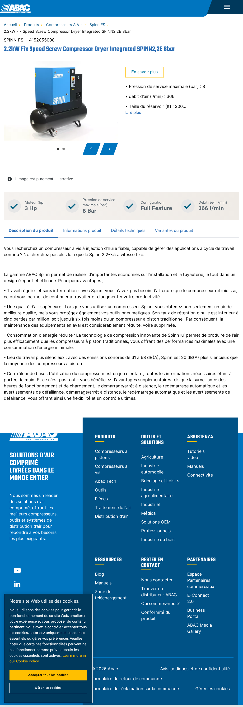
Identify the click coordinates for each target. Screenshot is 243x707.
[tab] (58, 149)
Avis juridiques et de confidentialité (195, 669)
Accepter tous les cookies (48, 675)
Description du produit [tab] (31, 231)
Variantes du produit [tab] (174, 231)
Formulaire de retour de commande (126, 679)
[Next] (109, 149)
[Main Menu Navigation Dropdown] (227, 7)
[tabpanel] (121, 323)
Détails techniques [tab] (128, 231)
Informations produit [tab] (82, 231)
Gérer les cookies (212, 689)
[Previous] (92, 149)
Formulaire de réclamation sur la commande (135, 689)
